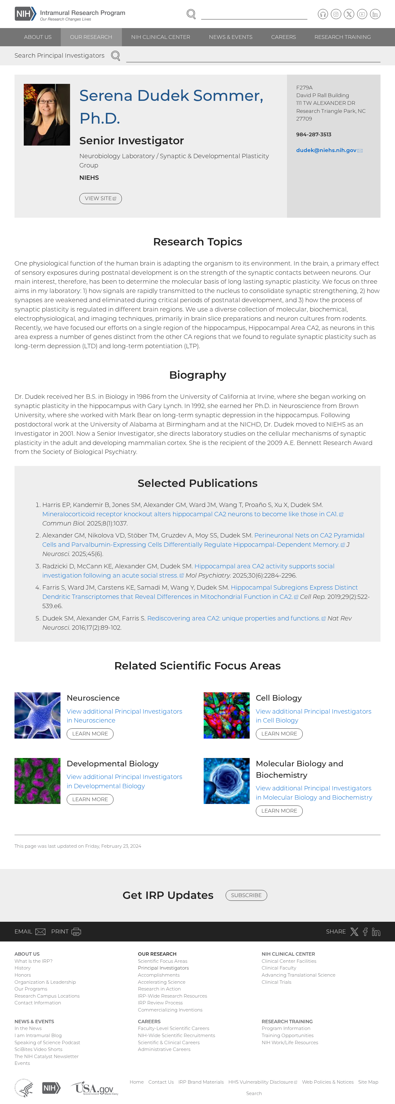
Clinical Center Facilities (289, 961)
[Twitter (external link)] (349, 14)
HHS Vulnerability (262, 1082)
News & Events (230, 37)
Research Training (342, 37)
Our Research (91, 37)
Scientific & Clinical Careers (169, 1042)
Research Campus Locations (47, 996)
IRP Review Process (160, 1003)
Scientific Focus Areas (162, 961)
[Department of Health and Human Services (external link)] (24, 1087)
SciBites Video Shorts (38, 1049)
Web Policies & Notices (328, 1082)
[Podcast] (323, 14)
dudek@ (329, 150)
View (103, 199)
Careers (283, 37)
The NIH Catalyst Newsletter (47, 1056)
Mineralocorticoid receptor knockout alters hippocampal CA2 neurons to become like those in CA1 (192, 514)
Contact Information (38, 1003)
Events (22, 1063)
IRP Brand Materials (201, 1082)
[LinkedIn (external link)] (375, 14)
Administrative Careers (164, 1049)
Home (137, 1082)
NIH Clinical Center (160, 37)
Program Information (286, 1028)
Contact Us (161, 1082)
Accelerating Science (161, 982)
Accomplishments (159, 975)
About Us (38, 37)
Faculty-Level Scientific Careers (173, 1028)
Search (254, 1093)
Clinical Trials (276, 982)
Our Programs (31, 989)
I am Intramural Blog (38, 1035)
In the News (28, 1028)
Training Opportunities (288, 1035)
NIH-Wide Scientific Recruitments (176, 1035)
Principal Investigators (163, 968)
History (23, 968)
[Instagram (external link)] (336, 14)
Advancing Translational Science (298, 975)
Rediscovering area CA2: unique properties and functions (236, 618)
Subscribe (246, 895)
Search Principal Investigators (60, 55)
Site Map (368, 1082)
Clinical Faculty (279, 968)
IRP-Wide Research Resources (172, 996)
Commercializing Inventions (170, 1010)
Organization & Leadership (45, 982)
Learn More (90, 734)
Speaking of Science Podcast (47, 1042)
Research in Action (159, 989)
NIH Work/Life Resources (290, 1042)
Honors (23, 975)
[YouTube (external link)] (362, 14)
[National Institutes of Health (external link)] (51, 1087)
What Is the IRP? (33, 961)
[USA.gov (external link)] (94, 1087)
